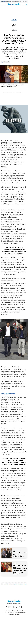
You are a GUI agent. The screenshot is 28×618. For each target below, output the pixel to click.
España (21, 584)
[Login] (26, 4)
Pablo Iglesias (16, 584)
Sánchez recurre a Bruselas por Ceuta (13, 1)
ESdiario (14, 30)
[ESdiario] (14, 4)
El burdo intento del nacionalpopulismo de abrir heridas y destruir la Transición (20, 569)
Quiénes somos (8, 610)
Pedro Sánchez (9, 584)
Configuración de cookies (14, 614)
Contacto (19, 610)
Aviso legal (5, 612)
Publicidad (14, 610)
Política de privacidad (12, 612)
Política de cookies (21, 612)
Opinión (14, 20)
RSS (22, 610)
